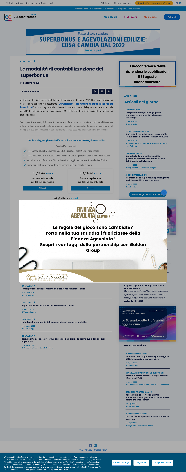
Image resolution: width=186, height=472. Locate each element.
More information (61, 469)
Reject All (141, 462)
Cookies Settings (121, 462)
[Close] (182, 462)
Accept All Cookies (162, 462)
